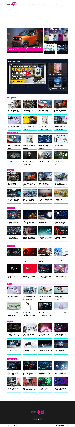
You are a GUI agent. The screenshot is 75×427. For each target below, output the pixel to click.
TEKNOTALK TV (44, 4)
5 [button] (22, 51)
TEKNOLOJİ (23, 4)
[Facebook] (34, 419)
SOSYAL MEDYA (51, 4)
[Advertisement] (37, 17)
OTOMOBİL (29, 4)
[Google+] (39, 419)
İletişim (62, 425)
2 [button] (15, 51)
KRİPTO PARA (34, 4)
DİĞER (56, 4)
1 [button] (13, 51)
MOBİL (18, 4)
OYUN (39, 4)
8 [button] (29, 51)
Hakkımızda (58, 425)
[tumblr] (41, 419)
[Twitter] (36, 419)
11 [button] (36, 51)
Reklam (66, 425)
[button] (8, 39)
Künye (54, 425)
